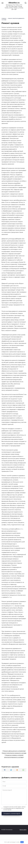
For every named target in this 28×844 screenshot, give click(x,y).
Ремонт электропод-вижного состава (14, 753)
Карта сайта (23, 829)
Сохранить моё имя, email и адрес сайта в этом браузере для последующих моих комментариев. (14, 808)
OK (22, 842)
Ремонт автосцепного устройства (14, 751)
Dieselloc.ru (14, 3)
